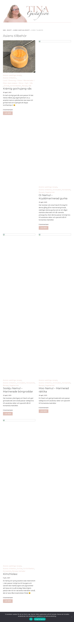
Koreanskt (66, 190)
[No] (72, 617)
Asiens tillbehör (9, 78)
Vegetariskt (50, 192)
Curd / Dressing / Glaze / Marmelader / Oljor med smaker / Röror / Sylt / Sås (19, 81)
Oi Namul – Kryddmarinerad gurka (53, 197)
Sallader (22, 571)
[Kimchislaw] (19, 420)
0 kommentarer (8, 110)
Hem (4, 30)
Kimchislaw (10, 574)
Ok (31, 619)
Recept (9, 30)
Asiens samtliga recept (21, 30)
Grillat (6, 86)
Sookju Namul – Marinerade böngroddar (18, 390)
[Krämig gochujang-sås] (19, 42)
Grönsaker (57, 190)
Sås (30, 86)
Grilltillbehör (15, 86)
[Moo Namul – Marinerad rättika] (55, 235)
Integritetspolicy (40, 619)
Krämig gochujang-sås (17, 88)
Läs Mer (8, 113)
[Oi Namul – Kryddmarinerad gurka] (55, 42)
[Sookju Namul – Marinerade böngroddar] (19, 235)
